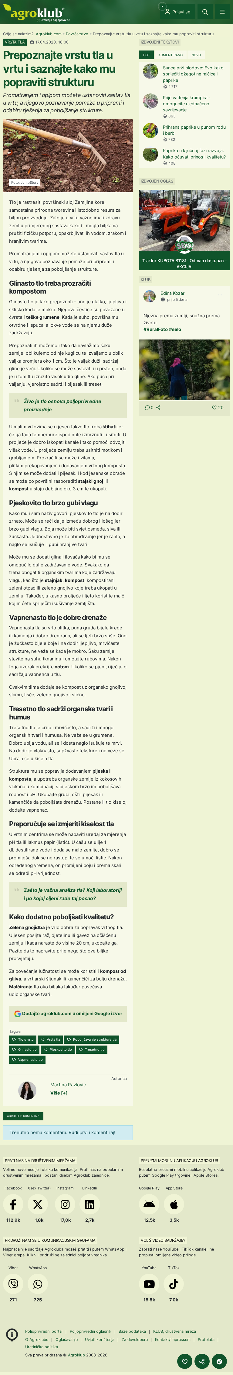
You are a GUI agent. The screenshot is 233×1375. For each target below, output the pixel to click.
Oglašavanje (67, 1339)
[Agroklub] (36, 12)
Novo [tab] (196, 55)
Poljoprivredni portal (44, 1331)
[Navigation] (222, 11)
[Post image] (184, 369)
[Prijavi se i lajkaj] (184, 1361)
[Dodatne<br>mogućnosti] (219, 1361)
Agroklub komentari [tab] (23, 1116)
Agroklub (76, 1354)
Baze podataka (133, 1331)
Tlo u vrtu (25, 1039)
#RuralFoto (156, 329)
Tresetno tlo (94, 1049)
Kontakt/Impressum (173, 1339)
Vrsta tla (53, 1039)
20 (221, 407)
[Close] (205, 11)
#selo (175, 329)
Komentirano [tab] (170, 55)
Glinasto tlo (27, 1049)
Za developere (135, 1339)
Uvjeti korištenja (99, 1339)
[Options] (219, 295)
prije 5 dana (177, 299)
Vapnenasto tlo (30, 1059)
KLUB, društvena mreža (174, 1331)
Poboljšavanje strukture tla (94, 1039)
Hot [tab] (146, 55)
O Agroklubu (36, 1339)
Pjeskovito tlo (60, 1049)
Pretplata (206, 1339)
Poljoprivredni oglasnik (91, 1331)
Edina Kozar (172, 293)
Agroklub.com (49, 34)
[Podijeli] (202, 1361)
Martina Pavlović (68, 1085)
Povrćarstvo (77, 34)
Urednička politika (41, 1347)
